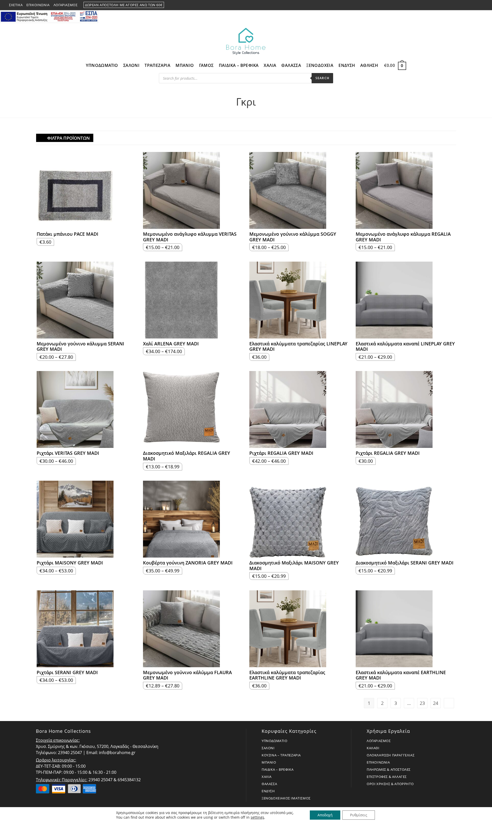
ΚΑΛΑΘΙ (373, 748)
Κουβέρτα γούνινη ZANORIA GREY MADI (188, 563)
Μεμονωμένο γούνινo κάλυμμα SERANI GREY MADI (80, 346)
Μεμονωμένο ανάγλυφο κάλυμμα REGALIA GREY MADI (403, 236)
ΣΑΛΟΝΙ (268, 748)
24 (435, 703)
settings (257, 817)
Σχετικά (16, 5)
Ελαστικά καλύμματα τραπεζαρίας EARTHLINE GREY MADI (287, 675)
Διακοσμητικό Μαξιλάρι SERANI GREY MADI (405, 563)
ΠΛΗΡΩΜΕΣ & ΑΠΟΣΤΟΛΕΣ (389, 769)
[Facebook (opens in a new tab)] (469, 5)
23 (422, 703)
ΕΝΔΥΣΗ (268, 791)
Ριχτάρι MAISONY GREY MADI (70, 563)
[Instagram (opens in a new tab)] (475, 5)
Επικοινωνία (38, 5)
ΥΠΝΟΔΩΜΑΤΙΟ (275, 740)
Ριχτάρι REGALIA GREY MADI (281, 453)
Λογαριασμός (66, 5)
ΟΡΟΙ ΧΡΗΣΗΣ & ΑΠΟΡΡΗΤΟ (390, 783)
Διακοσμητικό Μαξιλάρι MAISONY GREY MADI (294, 565)
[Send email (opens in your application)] (480, 5)
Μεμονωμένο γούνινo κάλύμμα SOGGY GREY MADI (292, 236)
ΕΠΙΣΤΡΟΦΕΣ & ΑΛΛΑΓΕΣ (387, 776)
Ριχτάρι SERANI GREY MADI (67, 672)
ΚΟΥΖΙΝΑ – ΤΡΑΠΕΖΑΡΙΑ (281, 755)
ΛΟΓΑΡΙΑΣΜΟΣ (379, 740)
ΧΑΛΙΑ (267, 776)
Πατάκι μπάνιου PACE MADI (67, 234)
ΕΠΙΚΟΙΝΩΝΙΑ (378, 762)
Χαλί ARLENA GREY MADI (171, 344)
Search (322, 78)
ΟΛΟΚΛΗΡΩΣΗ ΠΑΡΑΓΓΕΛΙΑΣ (390, 755)
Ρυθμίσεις (358, 814)
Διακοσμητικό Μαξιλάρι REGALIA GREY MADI (186, 455)
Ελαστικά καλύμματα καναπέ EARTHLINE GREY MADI (401, 675)
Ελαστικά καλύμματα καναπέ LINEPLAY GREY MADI (405, 346)
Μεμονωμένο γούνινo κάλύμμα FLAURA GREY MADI (187, 675)
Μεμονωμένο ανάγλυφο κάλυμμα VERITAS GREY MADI (190, 236)
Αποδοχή (325, 814)
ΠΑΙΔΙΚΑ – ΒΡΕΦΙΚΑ (277, 769)
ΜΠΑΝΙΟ (269, 762)
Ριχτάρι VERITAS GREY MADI (68, 453)
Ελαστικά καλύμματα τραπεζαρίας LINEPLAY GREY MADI (298, 346)
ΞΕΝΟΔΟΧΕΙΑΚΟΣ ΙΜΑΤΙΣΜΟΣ (286, 798)
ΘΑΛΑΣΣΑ (269, 783)
